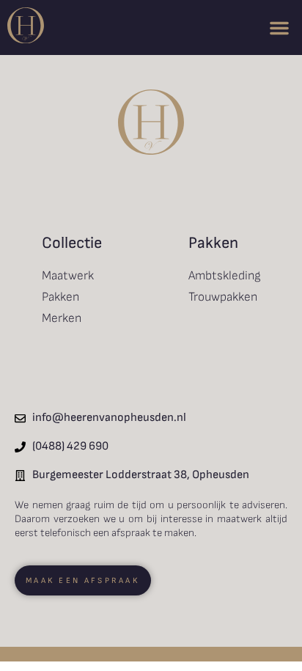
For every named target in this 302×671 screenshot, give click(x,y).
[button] (279, 27)
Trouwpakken (222, 297)
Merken (61, 318)
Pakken (60, 297)
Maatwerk (68, 275)
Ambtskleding (224, 275)
